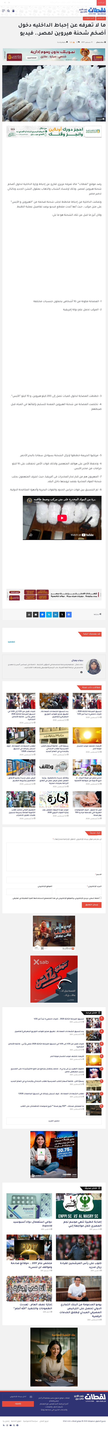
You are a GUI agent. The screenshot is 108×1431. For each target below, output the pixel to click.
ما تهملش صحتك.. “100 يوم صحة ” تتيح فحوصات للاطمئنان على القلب (52, 1106)
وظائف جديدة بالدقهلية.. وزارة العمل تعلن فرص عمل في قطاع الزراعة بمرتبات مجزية (54, 780)
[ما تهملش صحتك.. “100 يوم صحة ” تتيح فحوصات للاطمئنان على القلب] (94, 1110)
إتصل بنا (6, 1421)
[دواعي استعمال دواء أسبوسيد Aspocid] (29, 1206)
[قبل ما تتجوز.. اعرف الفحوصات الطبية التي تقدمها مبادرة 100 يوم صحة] (87, 799)
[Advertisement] (54, 161)
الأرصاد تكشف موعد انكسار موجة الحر (67, 1057)
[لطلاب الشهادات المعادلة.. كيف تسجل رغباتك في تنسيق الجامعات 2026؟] (20, 735)
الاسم (98, 875)
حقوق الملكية (16, 1421)
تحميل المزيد (54, 1121)
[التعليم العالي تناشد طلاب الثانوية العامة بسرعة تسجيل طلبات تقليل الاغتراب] (20, 799)
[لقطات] (92, 11)
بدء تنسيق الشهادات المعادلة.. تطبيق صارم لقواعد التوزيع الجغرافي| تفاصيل (66, 3)
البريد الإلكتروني (94, 887)
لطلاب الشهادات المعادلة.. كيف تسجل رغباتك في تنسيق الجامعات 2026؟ (21, 749)
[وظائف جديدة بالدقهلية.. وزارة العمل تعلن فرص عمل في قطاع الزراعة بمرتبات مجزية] (54, 767)
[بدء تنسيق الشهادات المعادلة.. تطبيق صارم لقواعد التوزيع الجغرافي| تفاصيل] (54, 701)
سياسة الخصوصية (30, 1421)
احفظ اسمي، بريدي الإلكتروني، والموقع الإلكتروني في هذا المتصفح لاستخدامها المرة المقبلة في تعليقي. (55, 898)
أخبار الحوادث (89, 18)
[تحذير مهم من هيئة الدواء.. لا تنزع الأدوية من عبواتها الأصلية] (87, 767)
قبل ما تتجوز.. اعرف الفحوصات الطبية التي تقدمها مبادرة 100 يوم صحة (88, 812)
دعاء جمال (100, 42)
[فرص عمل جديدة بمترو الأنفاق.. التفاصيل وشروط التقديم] (20, 767)
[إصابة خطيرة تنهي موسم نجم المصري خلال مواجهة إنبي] (79, 1206)
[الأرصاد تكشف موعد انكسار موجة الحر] (87, 735)
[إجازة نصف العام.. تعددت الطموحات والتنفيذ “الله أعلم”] (29, 1288)
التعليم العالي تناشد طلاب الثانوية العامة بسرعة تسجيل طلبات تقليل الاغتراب (22, 812)
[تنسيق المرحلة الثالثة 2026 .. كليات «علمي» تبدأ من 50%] (87, 701)
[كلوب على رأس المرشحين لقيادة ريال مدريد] (79, 1247)
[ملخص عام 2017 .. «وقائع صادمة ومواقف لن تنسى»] (29, 1247)
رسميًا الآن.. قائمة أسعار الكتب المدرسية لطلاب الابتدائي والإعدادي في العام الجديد (54, 749)
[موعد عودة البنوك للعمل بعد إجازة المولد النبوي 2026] (54, 799)
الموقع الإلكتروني (45, 887)
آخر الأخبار (101, 18)
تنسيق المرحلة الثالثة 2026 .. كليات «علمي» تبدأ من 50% (59, 1019)
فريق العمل (44, 1421)
